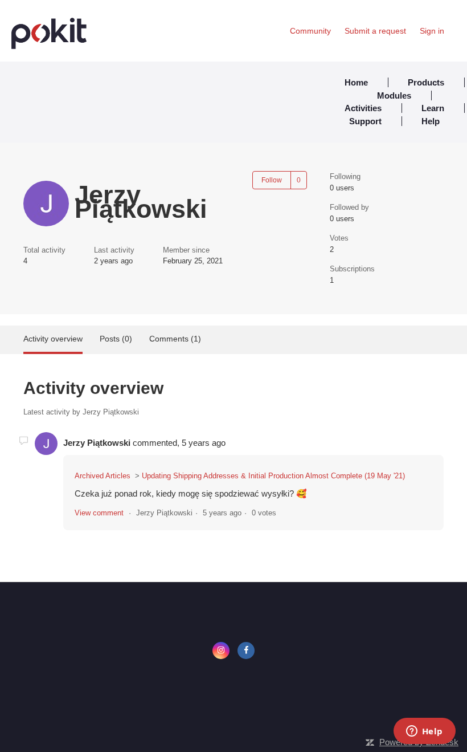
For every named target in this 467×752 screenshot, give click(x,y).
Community (310, 30)
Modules (394, 95)
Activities (363, 108)
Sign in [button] (432, 30)
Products (426, 82)
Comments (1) (175, 338)
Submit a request (375, 30)
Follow (271, 180)
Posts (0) (116, 338)
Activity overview (53, 338)
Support (365, 121)
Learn (432, 108)
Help (430, 121)
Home (356, 82)
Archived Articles (102, 475)
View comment (99, 513)
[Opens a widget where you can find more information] (424, 732)
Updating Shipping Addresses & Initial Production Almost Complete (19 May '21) (273, 475)
